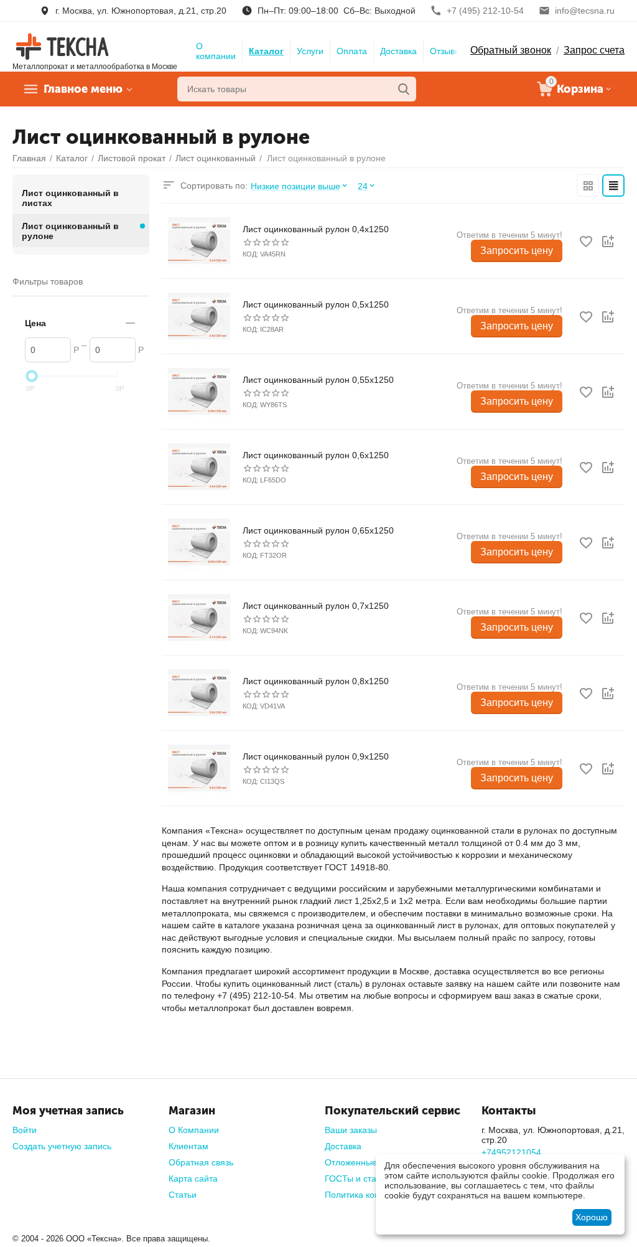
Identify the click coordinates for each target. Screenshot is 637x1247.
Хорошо (591, 1217)
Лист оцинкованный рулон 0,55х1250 (318, 380)
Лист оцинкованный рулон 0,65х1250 (318, 530)
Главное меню (83, 89)
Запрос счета (594, 50)
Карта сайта (193, 1178)
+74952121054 (511, 1152)
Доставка (398, 51)
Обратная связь (201, 1162)
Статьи (183, 1195)
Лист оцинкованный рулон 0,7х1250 (316, 606)
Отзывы (445, 51)
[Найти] (403, 89)
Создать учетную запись (61, 1146)
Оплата (352, 51)
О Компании (194, 1130)
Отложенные (351, 1162)
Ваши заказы (351, 1130)
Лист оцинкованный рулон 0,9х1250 (316, 756)
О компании (216, 51)
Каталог (266, 51)
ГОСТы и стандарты (365, 1178)
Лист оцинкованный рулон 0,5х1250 (316, 304)
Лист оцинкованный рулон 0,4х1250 (316, 229)
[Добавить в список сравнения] (608, 241)
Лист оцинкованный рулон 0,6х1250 (316, 455)
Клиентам (188, 1146)
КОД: (250, 254)
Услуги (310, 51)
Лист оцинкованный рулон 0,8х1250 (316, 681)
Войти (24, 1130)
